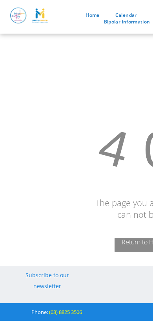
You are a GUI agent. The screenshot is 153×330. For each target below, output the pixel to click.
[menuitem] (92, 15)
